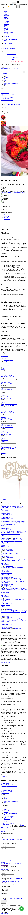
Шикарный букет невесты (7, 790)
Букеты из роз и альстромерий (9, 786)
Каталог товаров (5, 73)
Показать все (4, 776)
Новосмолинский (8, 32)
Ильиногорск (7, 26)
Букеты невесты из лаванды (8, 788)
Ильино (6, 28)
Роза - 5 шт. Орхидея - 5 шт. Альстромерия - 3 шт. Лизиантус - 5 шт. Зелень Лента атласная (6, 604)
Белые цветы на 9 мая (6, 791)
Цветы (5, 79)
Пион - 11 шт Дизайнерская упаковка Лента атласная (7, 584)
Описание (6, 214)
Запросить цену (14, 881)
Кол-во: (3, 836)
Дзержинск (8, 10)
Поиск (14, 3)
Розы (5, 80)
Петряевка (6, 24)
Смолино (6, 31)
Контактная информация (10, 39)
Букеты (6, 77)
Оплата (6, 38)
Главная (6, 33)
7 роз (2, 787)
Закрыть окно (19, 71)
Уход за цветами (8, 43)
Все (5, 358)
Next (8, 365)
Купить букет (17, 520)
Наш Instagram (4, 831)
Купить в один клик (18, 863)
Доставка (6, 36)
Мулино (6, 29)
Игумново (6, 25)
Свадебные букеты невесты (11, 83)
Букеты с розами (5, 793)
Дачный (6, 14)
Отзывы (6, 40)
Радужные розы (5, 783)
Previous (9, 364)
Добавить (4, 499)
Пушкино (6, 11)
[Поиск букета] (2, 102)
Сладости (6, 361)
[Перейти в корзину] (6, 102)
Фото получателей (9, 42)
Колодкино (7, 19)
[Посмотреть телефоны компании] (4, 102)
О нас (5, 35)
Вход (5, 46)
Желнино (6, 15)
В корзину (3, 192)
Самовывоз (7, 219)
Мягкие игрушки (8, 360)
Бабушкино (7, 12)
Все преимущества (6, 662)
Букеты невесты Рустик (7, 784)
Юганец (6, 22)
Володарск (6, 21)
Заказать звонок (5, 824)
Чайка (5, 17)
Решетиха (6, 18)
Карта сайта (7, 819)
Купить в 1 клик (20, 192)
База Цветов (20, 825)
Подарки (6, 84)
